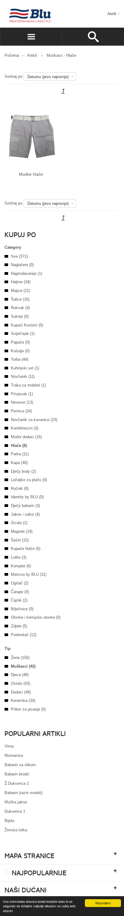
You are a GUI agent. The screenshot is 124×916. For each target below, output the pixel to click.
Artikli (32, 55)
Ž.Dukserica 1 (17, 783)
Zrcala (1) (19, 522)
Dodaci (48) (21, 692)
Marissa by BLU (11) (28, 574)
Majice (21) (20, 290)
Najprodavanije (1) (26, 273)
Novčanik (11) (23, 376)
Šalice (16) (20, 299)
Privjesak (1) (22, 394)
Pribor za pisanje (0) (28, 709)
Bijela (9, 820)
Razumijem (102, 903)
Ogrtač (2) (19, 583)
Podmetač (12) (23, 634)
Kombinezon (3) (24, 428)
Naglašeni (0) (22, 264)
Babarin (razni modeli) (23, 792)
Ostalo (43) (20, 683)
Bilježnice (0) (22, 609)
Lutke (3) (18, 557)
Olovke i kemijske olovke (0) (35, 617)
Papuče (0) (20, 342)
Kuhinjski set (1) (25, 368)
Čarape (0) (20, 592)
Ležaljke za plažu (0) (29, 480)
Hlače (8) (19, 445)
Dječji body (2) (23, 471)
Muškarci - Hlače (61, 55)
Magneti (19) (22, 531)
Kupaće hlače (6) (25, 548)
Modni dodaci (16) (26, 437)
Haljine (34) (20, 282)
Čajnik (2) (19, 600)
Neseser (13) (22, 402)
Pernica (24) (21, 411)
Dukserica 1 (15, 811)
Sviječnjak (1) (23, 333)
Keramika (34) (23, 700)
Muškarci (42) (23, 666)
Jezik (112, 13)
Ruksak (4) (20, 307)
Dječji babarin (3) (25, 505)
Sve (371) (19, 256)
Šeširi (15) (20, 540)
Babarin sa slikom (20, 765)
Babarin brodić (17, 774)
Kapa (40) (19, 462)
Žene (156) (20, 657)
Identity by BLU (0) (27, 497)
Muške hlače (31, 174)
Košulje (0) (20, 351)
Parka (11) (20, 454)
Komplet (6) (21, 566)
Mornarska (14, 755)
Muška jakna (16, 802)
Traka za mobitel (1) (28, 385)
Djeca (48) (20, 674)
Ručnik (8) (20, 488)
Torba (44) (19, 359)
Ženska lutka (16, 830)
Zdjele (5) (19, 626)
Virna (9, 746)
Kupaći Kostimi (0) (27, 325)
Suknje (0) (20, 316)
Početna (12, 55)
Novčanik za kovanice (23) (34, 419)
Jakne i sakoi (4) (25, 514)
